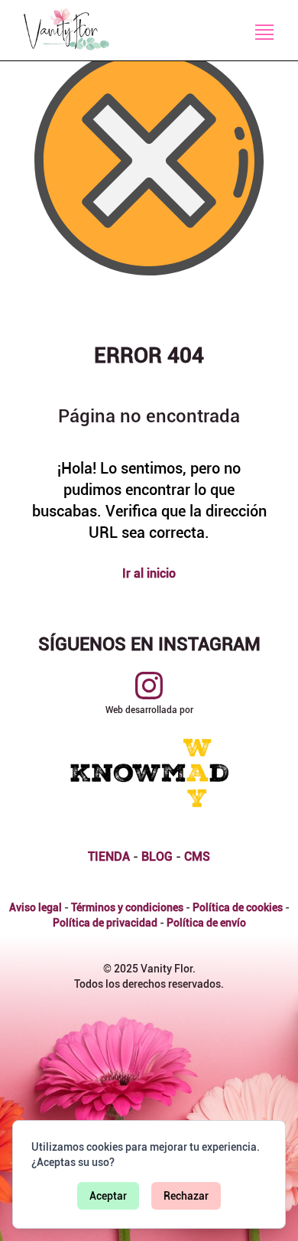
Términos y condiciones (127, 907)
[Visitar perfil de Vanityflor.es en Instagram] (149, 685)
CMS (197, 856)
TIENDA (109, 856)
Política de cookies (238, 907)
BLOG (157, 856)
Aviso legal (35, 907)
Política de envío (206, 923)
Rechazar (186, 1196)
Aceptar (108, 1196)
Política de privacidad (105, 923)
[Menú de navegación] (264, 32)
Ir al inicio (149, 573)
